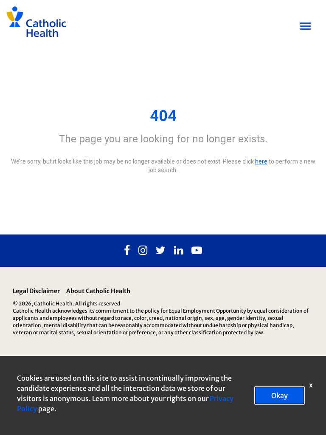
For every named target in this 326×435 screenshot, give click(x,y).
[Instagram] (142, 250)
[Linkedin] (178, 250)
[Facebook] (127, 250)
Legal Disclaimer (36, 291)
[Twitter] (161, 250)
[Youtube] (196, 250)
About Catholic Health (98, 291)
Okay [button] (279, 395)
